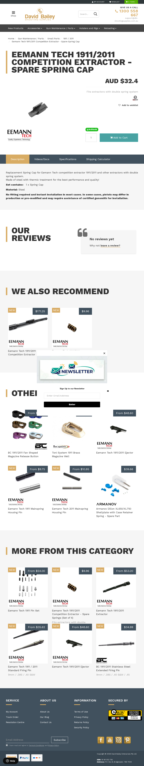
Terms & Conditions (36, 745)
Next (67, 139)
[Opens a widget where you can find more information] (10, 761)
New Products (15, 28)
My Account (12, 711)
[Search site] (95, 14)
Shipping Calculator (98, 159)
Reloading (109, 28)
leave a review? (110, 245)
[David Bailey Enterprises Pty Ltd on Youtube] (109, 740)
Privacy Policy (81, 717)
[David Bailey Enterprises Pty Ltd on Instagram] (118, 740)
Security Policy (81, 727)
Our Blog (44, 717)
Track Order (12, 717)
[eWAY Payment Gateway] (125, 714)
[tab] (17, 159)
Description (17, 159)
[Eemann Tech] (135, 98)
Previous (63, 139)
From (36, 413)
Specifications (67, 159)
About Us (45, 711)
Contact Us (45, 722)
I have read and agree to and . (34, 745)
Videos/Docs (41, 159)
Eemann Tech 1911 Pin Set (23, 610)
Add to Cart (120, 137)
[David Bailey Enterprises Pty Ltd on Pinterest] (127, 740)
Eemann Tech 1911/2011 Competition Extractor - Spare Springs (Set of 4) (70, 614)
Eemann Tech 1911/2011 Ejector (114, 452)
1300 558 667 (128, 12)
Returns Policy (81, 722)
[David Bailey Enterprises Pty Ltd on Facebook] (101, 740)
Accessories (34, 28)
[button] (128, 105)
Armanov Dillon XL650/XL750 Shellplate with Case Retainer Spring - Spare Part (114, 512)
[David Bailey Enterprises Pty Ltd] (40, 14)
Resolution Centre (15, 722)
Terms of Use (81, 711)
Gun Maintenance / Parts (60, 28)
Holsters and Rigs (89, 28)
